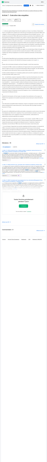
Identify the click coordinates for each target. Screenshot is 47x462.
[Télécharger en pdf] (30, 5)
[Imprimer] (33, 5)
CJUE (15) (15, 146)
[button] (23, 156)
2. (22, 164)
